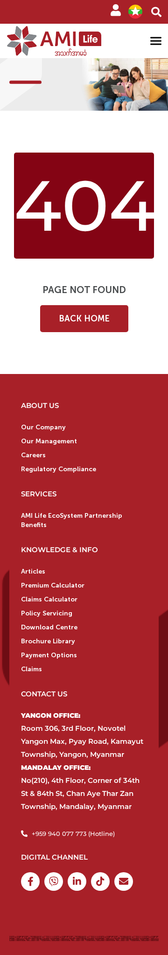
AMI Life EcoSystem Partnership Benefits (71, 520)
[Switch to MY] (135, 11)
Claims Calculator (49, 599)
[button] (156, 12)
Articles (33, 571)
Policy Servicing (46, 613)
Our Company (43, 427)
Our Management (49, 441)
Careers (33, 455)
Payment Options (49, 655)
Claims (31, 669)
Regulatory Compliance (58, 469)
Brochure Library (48, 641)
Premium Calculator (52, 585)
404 (85, 205)
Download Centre (49, 627)
